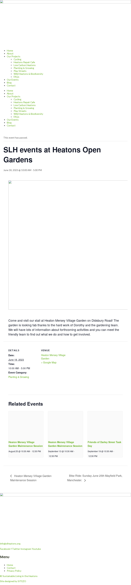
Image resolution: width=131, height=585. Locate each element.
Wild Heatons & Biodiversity (28, 73)
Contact (11, 85)
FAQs (16, 76)
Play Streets (20, 70)
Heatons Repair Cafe (24, 62)
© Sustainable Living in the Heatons (19, 576)
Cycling (17, 59)
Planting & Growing (24, 68)
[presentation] (26, 424)
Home (10, 50)
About (10, 53)
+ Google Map (48, 362)
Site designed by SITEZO (13, 581)
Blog (9, 82)
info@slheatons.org (10, 543)
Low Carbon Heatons (25, 65)
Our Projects (13, 56)
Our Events (13, 79)
